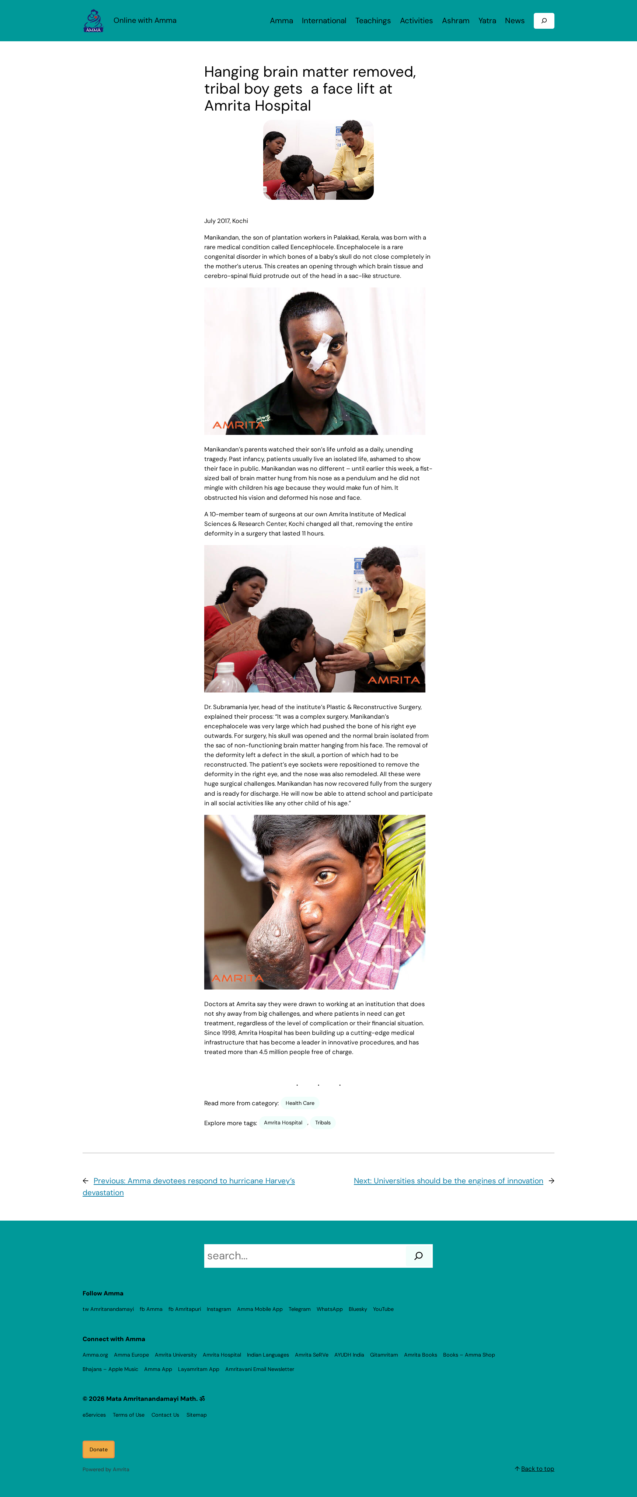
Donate (99, 1449)
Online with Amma (145, 20)
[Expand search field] (544, 21)
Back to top (537, 1469)
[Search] (418, 1256)
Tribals (323, 1122)
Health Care (300, 1103)
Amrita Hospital (283, 1122)
